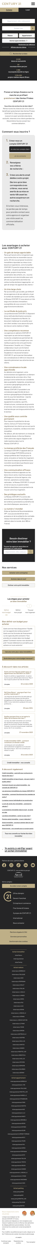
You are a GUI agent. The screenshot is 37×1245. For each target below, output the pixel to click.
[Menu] (33, 4)
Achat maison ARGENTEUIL (18, 1055)
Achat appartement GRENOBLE (18, 1120)
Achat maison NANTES (18, 1044)
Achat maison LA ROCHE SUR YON (18, 1020)
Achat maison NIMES (18, 999)
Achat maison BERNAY (18, 1072)
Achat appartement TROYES (18, 1162)
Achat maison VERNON (18, 1016)
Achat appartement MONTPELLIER (19, 1092)
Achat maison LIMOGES (18, 995)
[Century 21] (11, 4)
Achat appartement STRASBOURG (18, 1099)
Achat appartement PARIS (18, 1102)
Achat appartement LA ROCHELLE (18, 1172)
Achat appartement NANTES (18, 1106)
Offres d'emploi (18, 893)
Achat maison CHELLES (18, 1058)
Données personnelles (18, 936)
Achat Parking (18, 962)
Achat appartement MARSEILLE (18, 1095)
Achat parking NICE (18, 1195)
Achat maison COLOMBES (18, 1069)
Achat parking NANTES (18, 1205)
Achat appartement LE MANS (18, 1176)
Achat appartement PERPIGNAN (18, 1151)
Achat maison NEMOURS (18, 1065)
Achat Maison (18, 955)
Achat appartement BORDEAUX (18, 1081)
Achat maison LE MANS (18, 1023)
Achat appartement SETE (18, 1155)
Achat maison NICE (18, 978)
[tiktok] (18, 865)
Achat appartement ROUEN (18, 1165)
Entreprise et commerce (22, 903)
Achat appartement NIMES (18, 1148)
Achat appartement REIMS (18, 1123)
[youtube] (33, 865)
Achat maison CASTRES (18, 1037)
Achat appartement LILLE (18, 1113)
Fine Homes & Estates (21, 908)
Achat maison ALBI (18, 1006)
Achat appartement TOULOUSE (18, 1088)
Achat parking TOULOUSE (18, 1202)
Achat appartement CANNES (18, 1169)
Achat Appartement (18, 958)
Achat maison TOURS (18, 1027)
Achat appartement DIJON (18, 1130)
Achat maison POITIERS (18, 1062)
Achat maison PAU (18, 1002)
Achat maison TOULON (18, 988)
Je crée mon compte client (20, 149)
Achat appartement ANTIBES (18, 1127)
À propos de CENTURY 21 (22, 913)
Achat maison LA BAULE (18, 992)
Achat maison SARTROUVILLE (18, 1034)
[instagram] (11, 865)
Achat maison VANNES (18, 1048)
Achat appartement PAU (18, 1144)
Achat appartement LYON (18, 1085)
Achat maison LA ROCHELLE (18, 1013)
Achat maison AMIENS (18, 1030)
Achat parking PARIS (18, 1191)
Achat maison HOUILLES (18, 1041)
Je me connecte (20, 156)
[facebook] (4, 865)
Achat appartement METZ (18, 1137)
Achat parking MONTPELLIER (18, 1198)
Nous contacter (18, 923)
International (17, 918)
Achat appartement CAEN (18, 1183)
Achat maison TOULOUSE (18, 974)
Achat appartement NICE (18, 1109)
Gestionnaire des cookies (18, 941)
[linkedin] (26, 865)
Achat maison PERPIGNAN (18, 981)
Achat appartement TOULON (18, 1158)
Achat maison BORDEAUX (18, 971)
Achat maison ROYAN (18, 1009)
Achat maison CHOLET (18, 985)
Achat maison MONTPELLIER (18, 1051)
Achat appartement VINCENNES (18, 1179)
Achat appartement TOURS (18, 1141)
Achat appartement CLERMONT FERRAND (18, 1134)
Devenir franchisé (19, 898)
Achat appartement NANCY (18, 1116)
